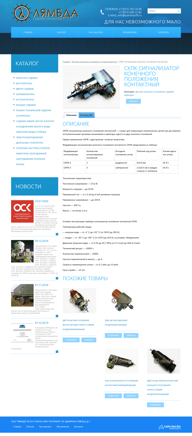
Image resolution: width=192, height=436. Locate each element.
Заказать (133, 101)
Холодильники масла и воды (33, 126)
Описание (71, 115)
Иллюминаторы (25, 94)
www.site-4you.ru (175, 428)
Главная (27, 32)
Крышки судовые (26, 105)
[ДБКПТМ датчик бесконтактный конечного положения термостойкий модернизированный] (163, 350)
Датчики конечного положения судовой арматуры (94, 62)
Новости (28, 186)
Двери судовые (25, 89)
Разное (20, 164)
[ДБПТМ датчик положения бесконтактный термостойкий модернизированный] (79, 290)
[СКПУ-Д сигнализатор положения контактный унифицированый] (121, 350)
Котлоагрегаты (25, 99)
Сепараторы (23, 116)
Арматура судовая (27, 78)
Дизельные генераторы (29, 143)
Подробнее (71, 340)
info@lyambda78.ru (130, 15)
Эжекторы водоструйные (31, 132)
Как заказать (96, 32)
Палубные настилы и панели (33, 148)
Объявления (129, 32)
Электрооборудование (29, 137)
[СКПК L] (91, 86)
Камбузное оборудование (31, 153)
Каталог (61, 32)
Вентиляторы (24, 83)
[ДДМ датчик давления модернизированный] (121, 290)
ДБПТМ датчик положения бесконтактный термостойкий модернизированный (78, 324)
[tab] (71, 115)
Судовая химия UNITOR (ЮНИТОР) (35, 121)
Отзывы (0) (86, 115)
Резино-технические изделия (33, 110)
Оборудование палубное (30, 159)
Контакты (163, 32)
